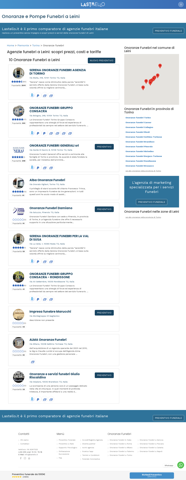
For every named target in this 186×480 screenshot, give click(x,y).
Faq (60, 458)
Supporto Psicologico (68, 448)
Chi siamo (24, 440)
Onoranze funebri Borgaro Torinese (144, 156)
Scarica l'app (87, 451)
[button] (150, 83)
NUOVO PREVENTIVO (101, 60)
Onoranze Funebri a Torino (121, 455)
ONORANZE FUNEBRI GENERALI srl (54, 145)
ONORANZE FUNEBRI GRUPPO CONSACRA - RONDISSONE (51, 275)
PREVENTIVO (104, 146)
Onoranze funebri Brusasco (140, 166)
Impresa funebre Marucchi (50, 311)
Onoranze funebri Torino (138, 117)
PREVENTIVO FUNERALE (168, 30)
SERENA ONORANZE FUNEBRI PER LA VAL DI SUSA (59, 237)
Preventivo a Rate (66, 444)
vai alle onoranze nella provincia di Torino (143, 171)
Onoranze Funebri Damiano (50, 208)
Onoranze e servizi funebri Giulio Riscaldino (54, 375)
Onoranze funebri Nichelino (140, 151)
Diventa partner (88, 444)
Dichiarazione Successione (64, 452)
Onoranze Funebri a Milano (121, 448)
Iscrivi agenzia (88, 448)
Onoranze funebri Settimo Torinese (144, 137)
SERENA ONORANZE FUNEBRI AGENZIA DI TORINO (57, 71)
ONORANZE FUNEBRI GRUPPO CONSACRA (51, 109)
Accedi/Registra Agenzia (92, 440)
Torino (36, 45)
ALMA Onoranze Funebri (48, 340)
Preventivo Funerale (67, 440)
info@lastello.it (31, 454)
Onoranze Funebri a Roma (121, 444)
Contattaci (24, 444)
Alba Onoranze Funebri (47, 180)
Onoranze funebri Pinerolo (139, 146)
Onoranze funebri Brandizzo (140, 142)
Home (10, 45)
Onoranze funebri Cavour (138, 122)
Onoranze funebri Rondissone (141, 161)
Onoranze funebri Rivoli (138, 132)
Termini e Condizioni (90, 455)
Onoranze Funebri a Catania (151, 448)
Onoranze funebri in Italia (120, 440)
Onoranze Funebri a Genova (151, 440)
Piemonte (23, 45)
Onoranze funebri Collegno (139, 127)
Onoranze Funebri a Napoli (151, 451)
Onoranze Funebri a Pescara (152, 444)
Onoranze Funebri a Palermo (122, 451)
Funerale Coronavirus (91, 459)
